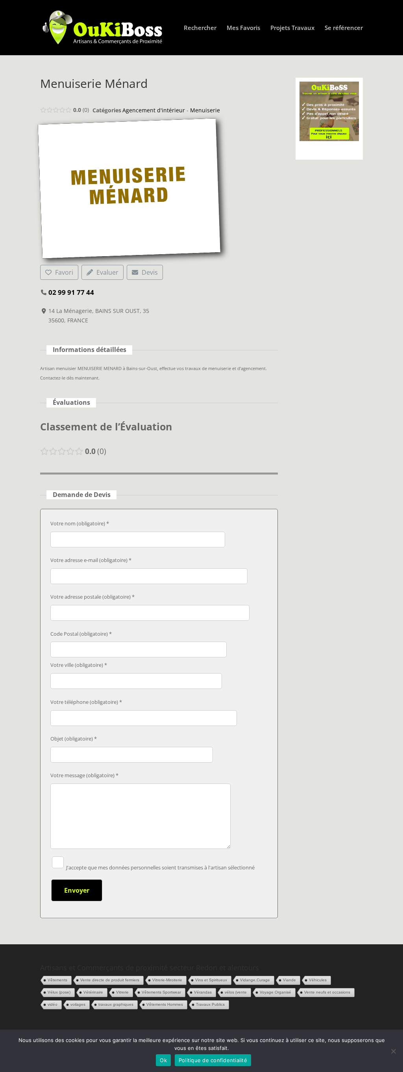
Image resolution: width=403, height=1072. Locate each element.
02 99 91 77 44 (71, 292)
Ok (163, 1060)
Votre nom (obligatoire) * (79, 523)
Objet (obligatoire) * (73, 738)
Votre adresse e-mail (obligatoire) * (90, 560)
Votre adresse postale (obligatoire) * (92, 596)
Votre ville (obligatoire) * (78, 664)
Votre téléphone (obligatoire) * (86, 701)
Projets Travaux (292, 28)
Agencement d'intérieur (153, 110)
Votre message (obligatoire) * (84, 775)
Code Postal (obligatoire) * (81, 633)
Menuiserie (205, 110)
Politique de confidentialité (213, 1060)
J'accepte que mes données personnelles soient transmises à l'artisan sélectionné (160, 867)
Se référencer (344, 28)
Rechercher (200, 28)
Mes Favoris (243, 28)
